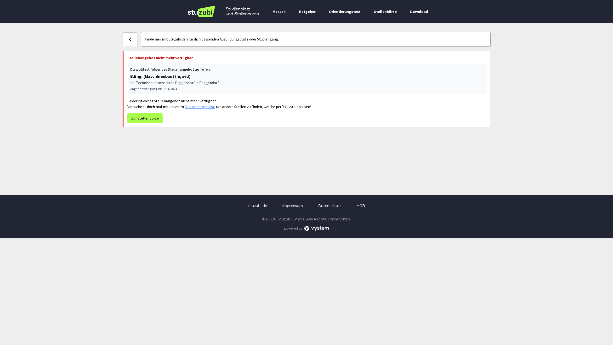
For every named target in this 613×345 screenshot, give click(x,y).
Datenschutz (329, 205)
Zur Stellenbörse (145, 118)
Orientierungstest (345, 11)
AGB (361, 205)
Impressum (292, 205)
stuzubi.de (257, 205)
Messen (279, 11)
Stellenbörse (385, 11)
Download (419, 11)
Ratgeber (307, 11)
